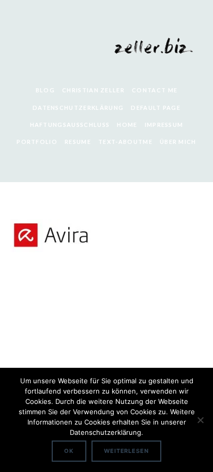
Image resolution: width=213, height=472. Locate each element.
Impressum (164, 124)
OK (69, 450)
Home (127, 124)
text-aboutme (125, 141)
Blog (45, 90)
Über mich (178, 141)
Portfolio (37, 141)
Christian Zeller (93, 90)
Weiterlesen (126, 450)
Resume (78, 141)
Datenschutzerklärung (78, 107)
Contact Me (154, 90)
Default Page (155, 107)
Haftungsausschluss (70, 124)
